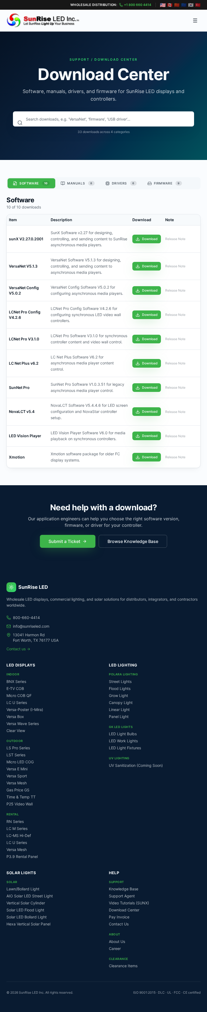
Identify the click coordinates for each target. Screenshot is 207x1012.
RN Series (15, 821)
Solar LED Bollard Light (26, 917)
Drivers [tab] (123, 183)
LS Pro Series (18, 748)
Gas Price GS (17, 790)
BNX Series (16, 681)
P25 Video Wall (19, 804)
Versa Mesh (16, 783)
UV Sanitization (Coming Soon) (136, 765)
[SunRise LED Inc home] (43, 20)
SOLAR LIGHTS (21, 872)
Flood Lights (119, 688)
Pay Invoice (119, 917)
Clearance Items (123, 965)
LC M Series (16, 828)
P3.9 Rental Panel (22, 856)
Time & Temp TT (21, 797)
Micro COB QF (19, 695)
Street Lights (120, 681)
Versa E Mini (16, 769)
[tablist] (103, 183)
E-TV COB (15, 688)
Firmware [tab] (167, 183)
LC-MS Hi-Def (18, 835)
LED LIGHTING (123, 665)
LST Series (15, 755)
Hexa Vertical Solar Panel (28, 924)
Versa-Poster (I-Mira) (24, 709)
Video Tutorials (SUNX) (129, 903)
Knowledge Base (123, 889)
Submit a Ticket (64, 541)
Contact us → (18, 649)
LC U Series (16, 702)
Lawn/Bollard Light (22, 889)
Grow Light (118, 695)
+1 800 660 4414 (137, 5)
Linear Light (119, 709)
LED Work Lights (123, 741)
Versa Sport (16, 776)
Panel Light (119, 716)
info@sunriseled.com (31, 626)
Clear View (15, 730)
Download (150, 239)
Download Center (124, 910)
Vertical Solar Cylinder (25, 903)
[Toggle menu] (195, 20)
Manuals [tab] (79, 183)
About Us (117, 941)
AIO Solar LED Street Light (29, 896)
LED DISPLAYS (20, 665)
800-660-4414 (26, 617)
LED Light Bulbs (123, 733)
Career (115, 948)
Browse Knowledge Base (133, 541)
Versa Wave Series (22, 723)
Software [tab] (33, 183)
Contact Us (119, 924)
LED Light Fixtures (125, 748)
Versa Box (15, 716)
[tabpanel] (103, 332)
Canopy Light (121, 702)
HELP (114, 872)
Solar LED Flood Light (25, 910)
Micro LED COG (20, 762)
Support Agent (122, 896)
